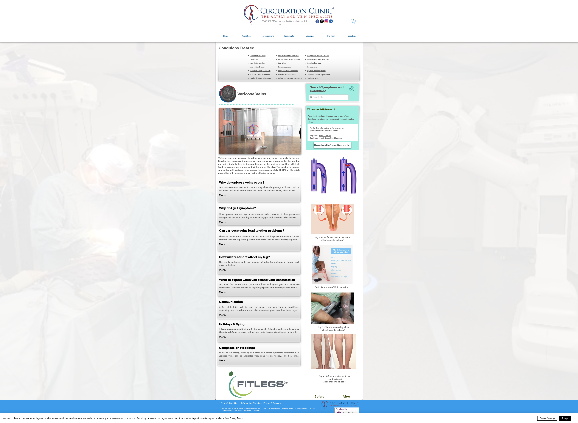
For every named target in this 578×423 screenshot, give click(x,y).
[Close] (574, 418)
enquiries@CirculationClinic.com (328, 138)
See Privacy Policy (234, 418)
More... (223, 195)
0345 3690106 (325, 135)
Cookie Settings (547, 418)
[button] (353, 21)
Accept (565, 418)
